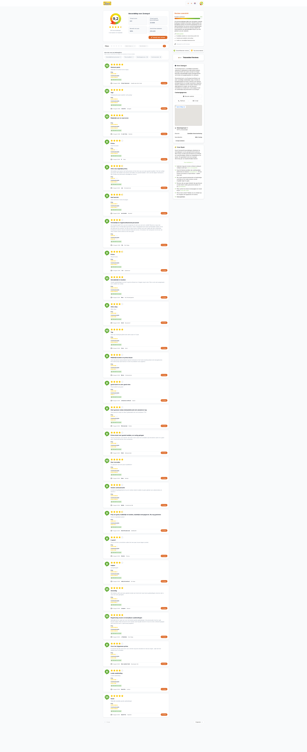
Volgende (198, 722)
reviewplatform (193, 171)
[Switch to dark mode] (191, 3)
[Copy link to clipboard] (188, 3)
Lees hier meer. (185, 190)
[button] (188, 196)
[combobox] (130, 46)
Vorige (108, 722)
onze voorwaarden (192, 167)
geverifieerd (182, 186)
